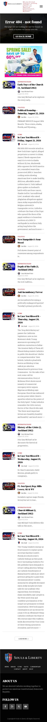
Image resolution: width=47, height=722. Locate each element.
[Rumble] (12, 706)
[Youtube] (25, 706)
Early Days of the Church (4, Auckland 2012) (30, 86)
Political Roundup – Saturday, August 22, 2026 (31, 112)
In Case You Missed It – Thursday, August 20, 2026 (29, 319)
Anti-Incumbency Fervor (30, 292)
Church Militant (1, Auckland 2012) (27, 512)
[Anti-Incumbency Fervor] (9, 292)
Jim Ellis (23, 117)
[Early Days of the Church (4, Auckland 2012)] (9, 84)
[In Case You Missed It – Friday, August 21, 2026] (9, 137)
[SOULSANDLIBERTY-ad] (23, 61)
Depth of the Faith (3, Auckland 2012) (28, 268)
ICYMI (20, 134)
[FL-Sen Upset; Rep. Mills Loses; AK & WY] (9, 486)
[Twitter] (19, 706)
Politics (21, 107)
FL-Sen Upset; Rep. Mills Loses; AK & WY (30, 488)
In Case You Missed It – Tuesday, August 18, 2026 (30, 537)
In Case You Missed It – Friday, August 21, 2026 (29, 139)
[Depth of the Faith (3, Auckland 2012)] (9, 266)
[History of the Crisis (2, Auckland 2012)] (9, 427)
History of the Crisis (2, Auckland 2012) (29, 429)
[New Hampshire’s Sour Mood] (9, 239)
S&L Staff (24, 144)
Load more (23, 639)
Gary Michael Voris (27, 91)
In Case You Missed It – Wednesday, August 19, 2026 (29, 459)
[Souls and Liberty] (23, 657)
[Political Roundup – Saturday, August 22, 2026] (9, 110)
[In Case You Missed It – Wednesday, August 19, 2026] (9, 456)
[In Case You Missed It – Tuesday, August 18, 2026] (9, 536)
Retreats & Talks (24, 82)
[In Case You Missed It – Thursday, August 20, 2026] (9, 316)
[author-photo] (19, 91)
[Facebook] (5, 706)
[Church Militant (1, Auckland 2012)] (9, 510)
